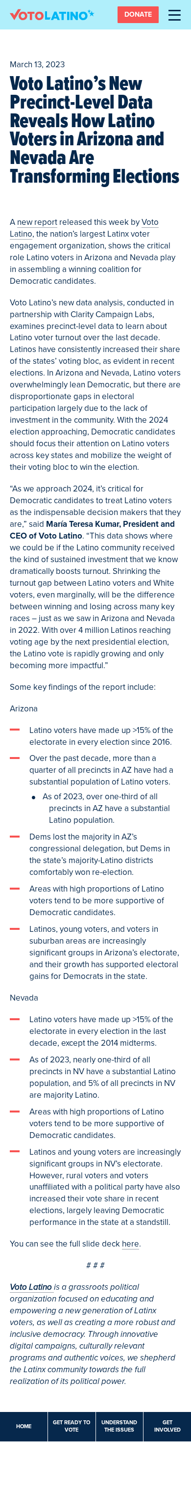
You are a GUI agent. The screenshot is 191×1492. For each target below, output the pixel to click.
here (130, 1244)
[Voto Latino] (52, 14)
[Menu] (174, 14)
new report (37, 222)
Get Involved (167, 1426)
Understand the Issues (119, 1426)
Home (23, 1426)
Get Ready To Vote (71, 1426)
